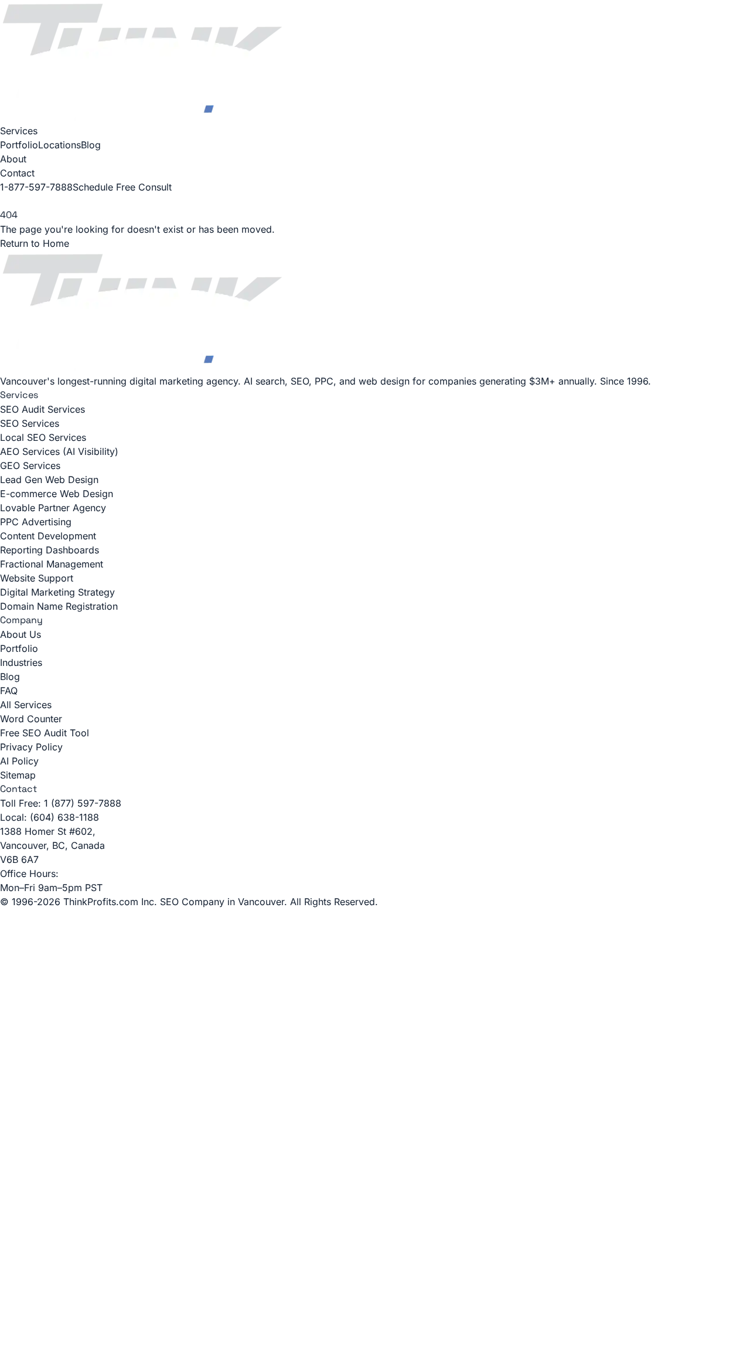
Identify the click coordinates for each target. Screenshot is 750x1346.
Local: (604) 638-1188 (49, 817)
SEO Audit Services (42, 409)
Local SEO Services (43, 437)
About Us (20, 634)
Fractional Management (51, 564)
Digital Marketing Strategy (57, 592)
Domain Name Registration (59, 606)
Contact (17, 173)
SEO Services (29, 423)
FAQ (9, 690)
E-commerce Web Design (56, 493)
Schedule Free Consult (122, 187)
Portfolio (19, 145)
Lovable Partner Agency (53, 508)
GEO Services (30, 465)
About (13, 159)
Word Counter (31, 719)
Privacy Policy (31, 747)
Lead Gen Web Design (49, 479)
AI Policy (19, 761)
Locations (59, 145)
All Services (26, 705)
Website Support (36, 578)
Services (19, 131)
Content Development (48, 536)
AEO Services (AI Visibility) (59, 451)
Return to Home (34, 243)
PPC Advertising (35, 522)
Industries (21, 662)
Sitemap (18, 775)
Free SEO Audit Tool (44, 733)
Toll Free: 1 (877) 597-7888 (60, 803)
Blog (91, 145)
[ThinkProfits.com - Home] (375, 62)
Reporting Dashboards (49, 550)
